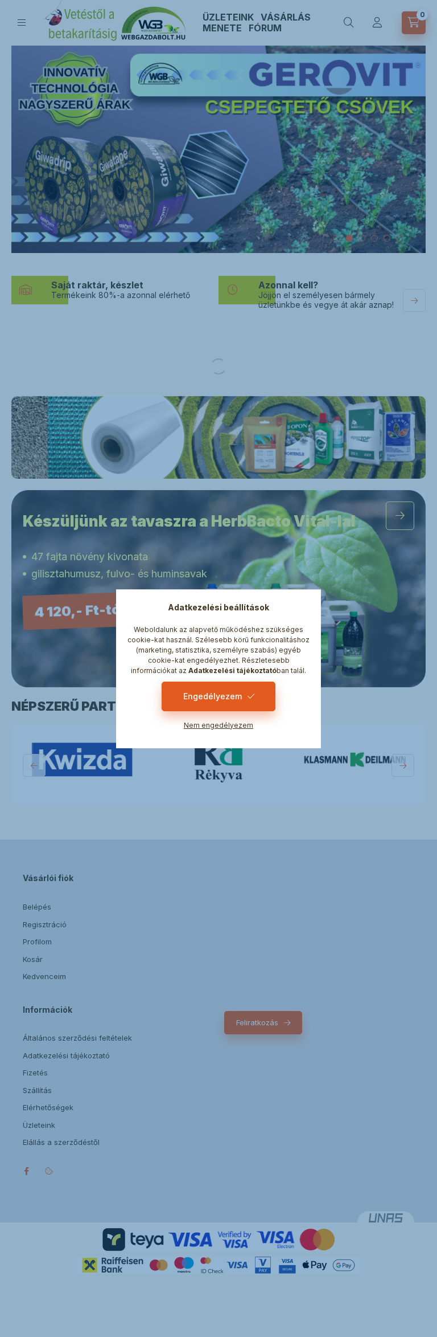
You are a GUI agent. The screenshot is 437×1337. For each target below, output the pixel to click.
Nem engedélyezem (218, 725)
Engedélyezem (212, 696)
